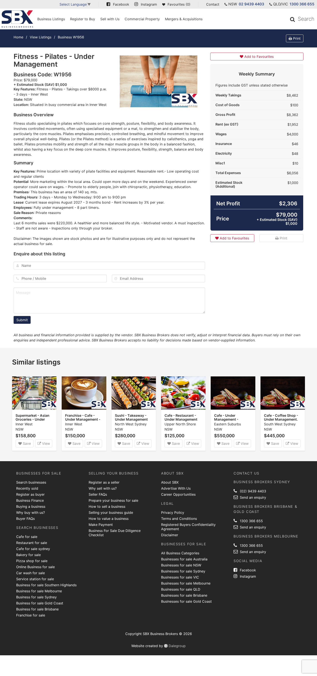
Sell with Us (109, 19)
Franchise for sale (30, 615)
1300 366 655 (302, 4)
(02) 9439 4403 (252, 491)
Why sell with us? (103, 488)
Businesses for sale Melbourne (185, 583)
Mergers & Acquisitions (183, 19)
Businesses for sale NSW (181, 565)
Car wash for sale (30, 573)
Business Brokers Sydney (262, 482)
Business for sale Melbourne (39, 591)
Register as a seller (104, 482)
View (45, 443)
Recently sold (27, 488)
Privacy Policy (172, 512)
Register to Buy (82, 19)
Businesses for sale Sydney (183, 571)
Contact (212, 4)
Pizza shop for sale (31, 561)
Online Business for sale (35, 567)
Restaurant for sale (31, 543)
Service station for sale (35, 579)
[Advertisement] (256, 282)
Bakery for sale (28, 555)
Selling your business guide (111, 512)
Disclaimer (169, 535)
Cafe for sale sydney (33, 549)
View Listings (40, 37)
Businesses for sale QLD (180, 589)
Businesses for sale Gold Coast (186, 601)
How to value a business (109, 518)
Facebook (247, 570)
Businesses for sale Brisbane (184, 595)
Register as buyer (30, 494)
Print (296, 38)
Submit (22, 320)
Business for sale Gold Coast (39, 603)
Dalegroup (177, 646)
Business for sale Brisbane (37, 609)
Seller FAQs (98, 494)
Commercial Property (142, 19)
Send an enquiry (252, 497)
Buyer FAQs (25, 518)
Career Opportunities (178, 494)
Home (18, 37)
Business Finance (30, 500)
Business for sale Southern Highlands (46, 585)
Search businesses (31, 482)
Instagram (247, 576)
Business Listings (51, 19)
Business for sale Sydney (36, 597)
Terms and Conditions (179, 518)
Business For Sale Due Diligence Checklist (115, 532)
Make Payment (101, 524)
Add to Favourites (258, 56)
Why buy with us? (30, 512)
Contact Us (246, 473)
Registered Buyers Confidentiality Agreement (188, 526)
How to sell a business (107, 506)
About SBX (170, 482)
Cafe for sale (26, 537)
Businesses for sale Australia (184, 559)
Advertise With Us (176, 488)
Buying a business (30, 506)
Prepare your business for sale (113, 500)
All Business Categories (180, 553)
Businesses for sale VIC (180, 577)
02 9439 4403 (251, 4)
